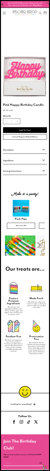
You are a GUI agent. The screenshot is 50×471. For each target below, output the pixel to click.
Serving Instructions (12, 171)
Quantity (7, 116)
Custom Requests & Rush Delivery (25, 137)
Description (8, 149)
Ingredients (8, 160)
